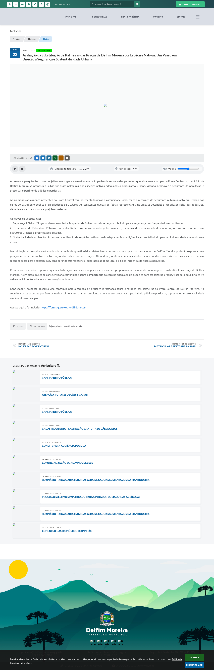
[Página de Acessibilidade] (47, 4)
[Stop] (22, 168)
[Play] (15, 168)
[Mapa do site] (41, 4)
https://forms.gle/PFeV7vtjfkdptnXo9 (63, 307)
